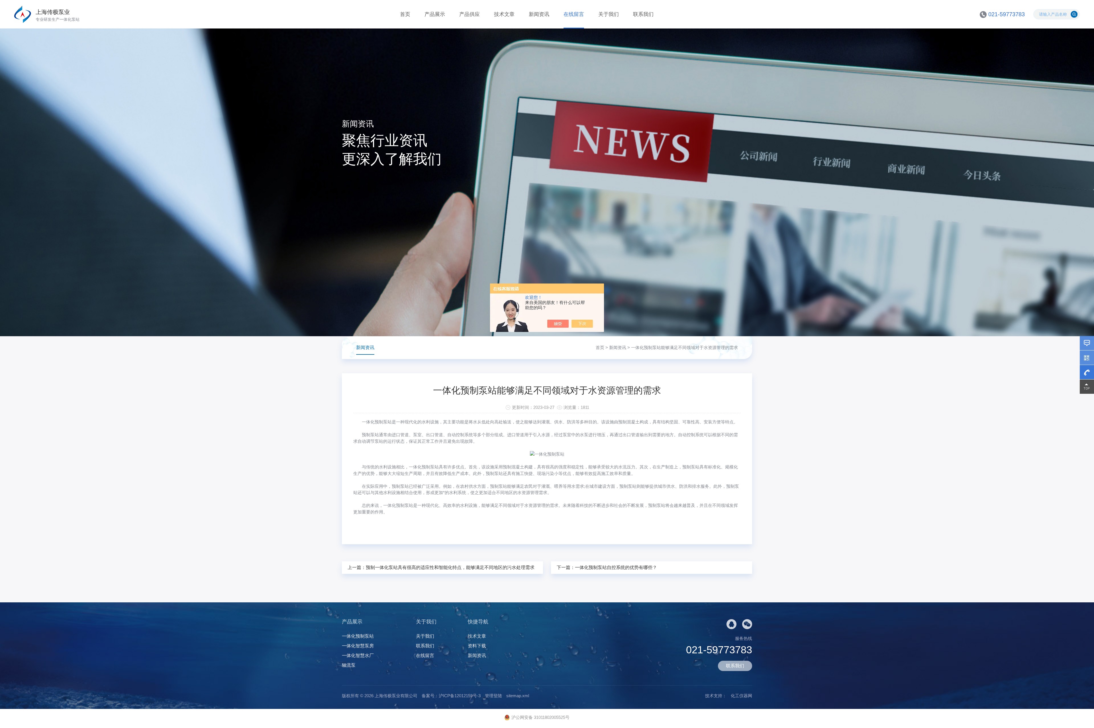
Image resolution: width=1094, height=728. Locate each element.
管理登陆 (493, 695)
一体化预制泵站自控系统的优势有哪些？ (616, 567)
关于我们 (608, 14)
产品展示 (434, 14)
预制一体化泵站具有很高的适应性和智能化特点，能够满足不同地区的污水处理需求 (450, 567)
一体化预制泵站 (377, 421)
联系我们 (643, 14)
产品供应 (469, 14)
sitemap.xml (517, 695)
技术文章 (504, 14)
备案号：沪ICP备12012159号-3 (451, 695)
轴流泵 (349, 665)
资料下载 (477, 645)
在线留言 (574, 14)
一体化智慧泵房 (358, 645)
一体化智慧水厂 (358, 655)
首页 (405, 14)
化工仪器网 (741, 695)
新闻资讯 (539, 14)
